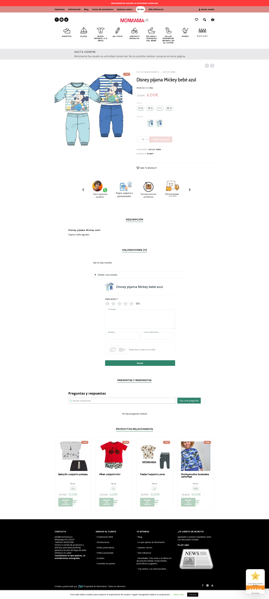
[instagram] (61, 20)
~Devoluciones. (103, 542)
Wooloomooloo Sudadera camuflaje (195, 475)
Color (140, 116)
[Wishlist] (196, 19)
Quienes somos (124, 9)
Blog (86, 9)
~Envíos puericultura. (105, 547)
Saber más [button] (178, 594)
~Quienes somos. (145, 547)
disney (150, 154)
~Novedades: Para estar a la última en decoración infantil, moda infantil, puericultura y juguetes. (154, 561)
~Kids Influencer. (144, 553)
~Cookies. (100, 558)
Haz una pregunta (189, 400)
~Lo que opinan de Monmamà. (151, 542)
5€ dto (140, 9)
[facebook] (57, 20)
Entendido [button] (193, 595)
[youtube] (66, 20)
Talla (139, 103)
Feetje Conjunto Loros (152, 474)
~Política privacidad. (105, 553)
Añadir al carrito (161, 139)
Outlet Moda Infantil (148, 72)
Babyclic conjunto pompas (73, 474)
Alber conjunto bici (109, 474)
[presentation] (83, 190)
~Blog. (139, 537)
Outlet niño (169, 72)
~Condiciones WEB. (104, 537)
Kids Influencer (156, 9)
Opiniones (60, 9)
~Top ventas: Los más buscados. (152, 568)
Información (74, 9)
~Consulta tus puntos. (106, 563)
